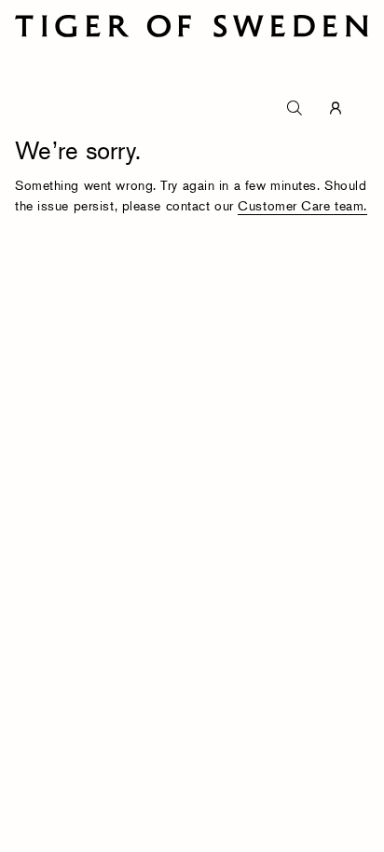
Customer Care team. (302, 205)
